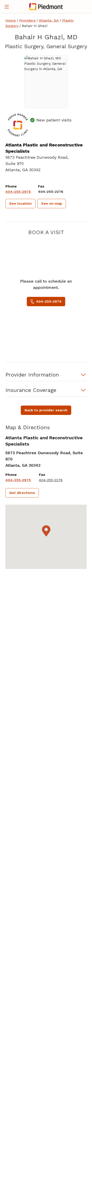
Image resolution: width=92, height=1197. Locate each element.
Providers (27, 20)
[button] (20, 203)
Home (10, 20)
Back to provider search (46, 410)
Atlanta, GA (49, 20)
